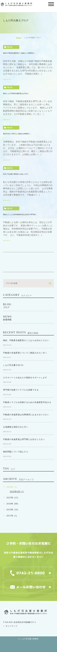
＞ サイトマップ (10, 626)
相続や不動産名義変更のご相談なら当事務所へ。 (19, 53)
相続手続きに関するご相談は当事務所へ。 (17, 134)
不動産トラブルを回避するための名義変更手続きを (27, 402)
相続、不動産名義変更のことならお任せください (26, 340)
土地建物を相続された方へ (15, 427)
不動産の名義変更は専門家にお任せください (24, 439)
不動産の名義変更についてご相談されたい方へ (25, 353)
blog (9, 47)
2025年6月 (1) (17, 491)
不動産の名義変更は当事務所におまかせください (26, 414)
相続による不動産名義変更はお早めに (16, 93)
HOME (18, 38)
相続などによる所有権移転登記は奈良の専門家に (19, 214)
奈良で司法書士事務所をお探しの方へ (16, 174)
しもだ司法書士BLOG (13, 365)
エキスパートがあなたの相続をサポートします (25, 377)
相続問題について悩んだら (15, 452)
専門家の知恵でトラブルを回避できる (21, 390)
